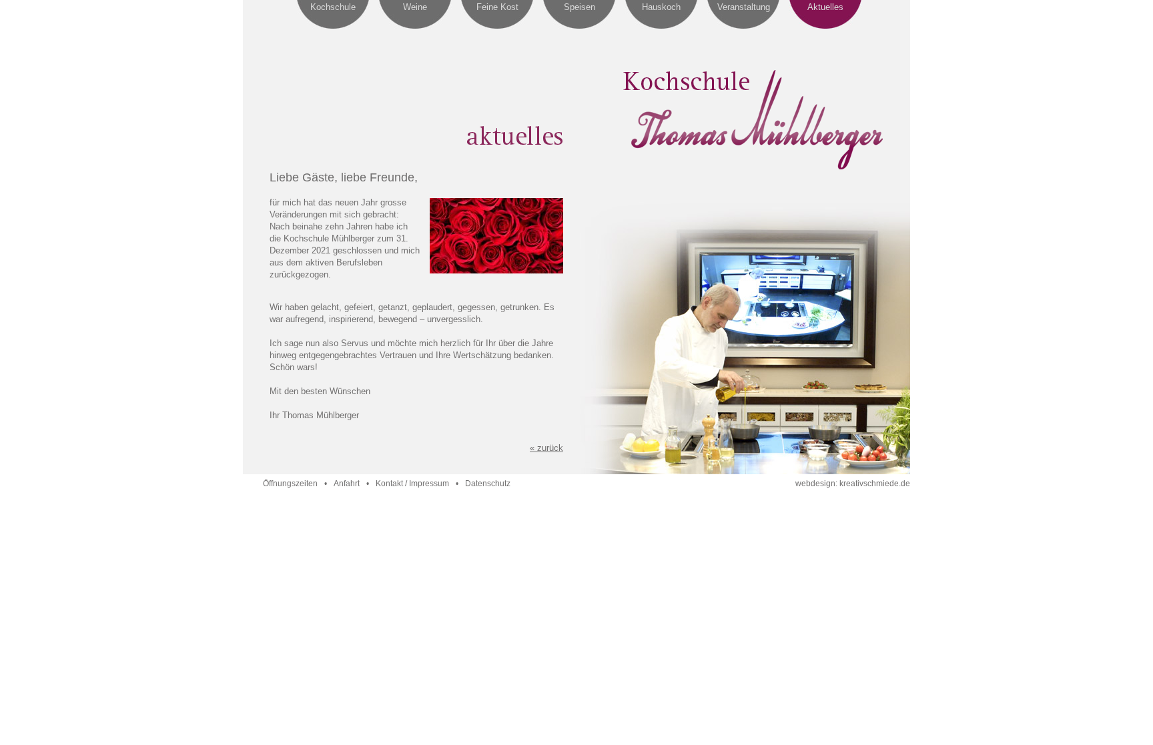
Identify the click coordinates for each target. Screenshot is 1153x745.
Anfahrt (347, 483)
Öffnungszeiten (290, 483)
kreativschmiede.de (874, 483)
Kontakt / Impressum (412, 483)
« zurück (546, 448)
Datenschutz (487, 483)
